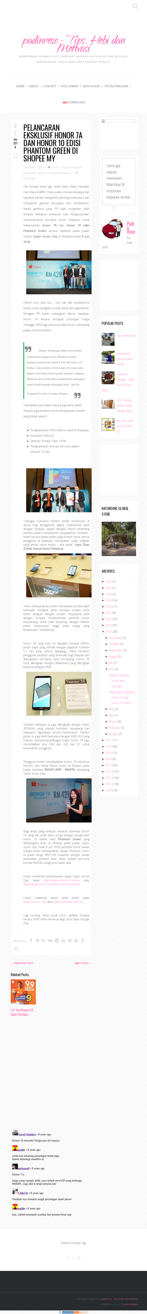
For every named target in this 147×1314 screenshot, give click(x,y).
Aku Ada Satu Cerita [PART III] (125, 426)
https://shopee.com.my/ (68, 902)
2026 (108, 581)
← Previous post (22, 963)
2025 (108, 588)
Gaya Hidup (91, 86)
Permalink (29, 178)
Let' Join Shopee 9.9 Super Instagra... (22, 1012)
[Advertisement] (76, 10)
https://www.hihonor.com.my (62, 880)
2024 (108, 594)
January (113, 734)
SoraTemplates (130, 1304)
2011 (108, 778)
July (111, 663)
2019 (108, 625)
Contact (49, 86)
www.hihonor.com (34, 902)
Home (20, 86)
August (113, 657)
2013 (108, 765)
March (113, 721)
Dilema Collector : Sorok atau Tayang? (120, 680)
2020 (108, 619)
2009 (108, 790)
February (114, 728)
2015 (108, 753)
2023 (108, 600)
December (115, 638)
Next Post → (83, 963)
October (114, 644)
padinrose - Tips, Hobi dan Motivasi (73, 45)
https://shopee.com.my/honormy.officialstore (51, 884)
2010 (108, 784)
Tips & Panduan (116, 86)
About (34, 86)
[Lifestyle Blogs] (66, 1312)
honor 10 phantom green (66, 167)
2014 (108, 759)
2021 (108, 613)
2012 (108, 771)
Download (76, 102)
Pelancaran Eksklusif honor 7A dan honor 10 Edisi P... (122, 697)
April (111, 715)
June (111, 669)
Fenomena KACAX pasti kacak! (124, 359)
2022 (108, 606)
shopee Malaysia (60, 173)
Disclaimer (69, 86)
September (116, 650)
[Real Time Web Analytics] (81, 1312)
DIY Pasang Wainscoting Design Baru (124, 405)
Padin (31, 167)
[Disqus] (51, 1074)
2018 (108, 631)
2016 (108, 746)
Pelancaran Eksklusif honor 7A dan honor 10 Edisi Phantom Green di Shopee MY (52, 143)
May (111, 709)
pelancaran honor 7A (36, 173)
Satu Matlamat (126, 336)
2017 (108, 740)
